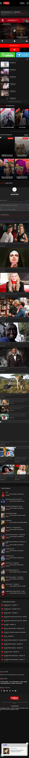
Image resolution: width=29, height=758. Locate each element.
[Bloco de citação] (11, 209)
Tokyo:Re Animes (4, 681)
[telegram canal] (10, 691)
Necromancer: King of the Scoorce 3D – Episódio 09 (16, 616)
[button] (11, 131)
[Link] (13, 209)
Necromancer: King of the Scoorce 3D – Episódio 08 (16, 620)
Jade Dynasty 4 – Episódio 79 (11, 605)
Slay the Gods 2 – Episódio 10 (11, 612)
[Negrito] (1, 209)
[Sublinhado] (5, 209)
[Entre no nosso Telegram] (22, 55)
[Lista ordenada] (8, 209)
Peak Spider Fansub (5, 683)
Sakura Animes (23, 681)
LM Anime (13, 683)
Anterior (5, 50)
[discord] (4, 691)
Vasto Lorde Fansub (14, 681)
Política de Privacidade (8, 709)
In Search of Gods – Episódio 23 (11, 651)
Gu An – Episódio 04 (9, 636)
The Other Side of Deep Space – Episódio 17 (14, 659)
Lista (14, 50)
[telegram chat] (12, 691)
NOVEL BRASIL (19, 683)
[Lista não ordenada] (10, 209)
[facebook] (1, 691)
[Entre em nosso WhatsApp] (7, 55)
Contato (17, 709)
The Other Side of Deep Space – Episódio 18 (14, 655)
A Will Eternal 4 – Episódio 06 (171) (12, 609)
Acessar (27, 200)
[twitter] (7, 691)
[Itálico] (3, 209)
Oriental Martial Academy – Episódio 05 (13, 647)
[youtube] (15, 691)
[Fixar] (6, 209)
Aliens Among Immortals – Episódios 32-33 (14, 628)
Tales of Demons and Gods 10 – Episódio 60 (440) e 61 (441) (16, 640)
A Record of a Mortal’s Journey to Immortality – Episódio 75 (16, 632)
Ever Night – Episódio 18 (10, 624)
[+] (15, 209)
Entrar (22, 3)
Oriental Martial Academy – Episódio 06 (13, 644)
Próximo (24, 50)
